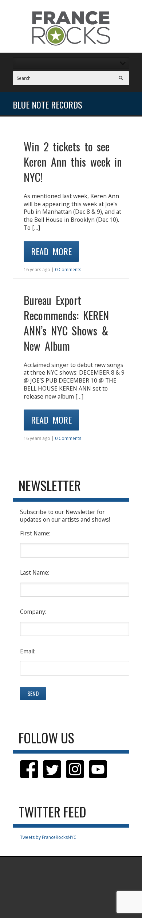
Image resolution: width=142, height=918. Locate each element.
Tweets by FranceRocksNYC (48, 837)
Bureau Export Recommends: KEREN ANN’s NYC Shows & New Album (66, 323)
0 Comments (68, 269)
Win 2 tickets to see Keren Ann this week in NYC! (73, 161)
